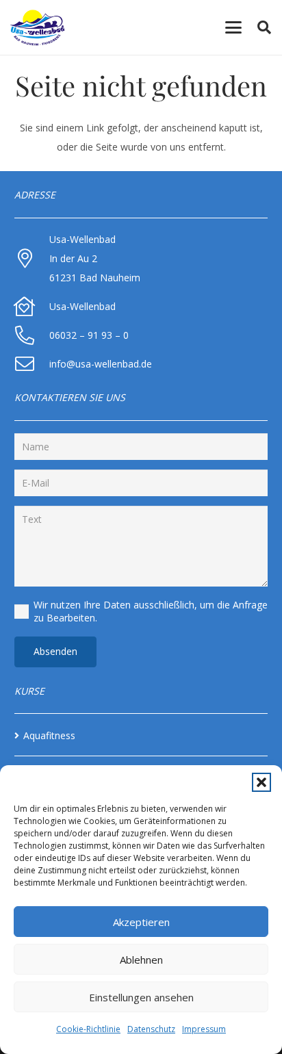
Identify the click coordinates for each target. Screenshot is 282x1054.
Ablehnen (141, 959)
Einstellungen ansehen (141, 997)
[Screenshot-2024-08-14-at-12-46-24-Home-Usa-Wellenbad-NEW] (37, 27)
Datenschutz (151, 1029)
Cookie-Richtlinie (88, 1029)
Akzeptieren (141, 922)
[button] (261, 782)
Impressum (204, 1029)
